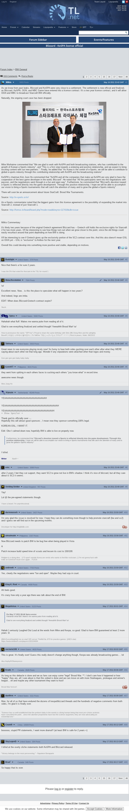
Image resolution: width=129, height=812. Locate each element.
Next (120, 77)
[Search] (126, 32)
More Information (114, 809)
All (126, 77)
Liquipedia (113, 2)
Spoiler (12, 413)
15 (104, 77)
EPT (84, 27)
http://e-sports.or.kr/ (19, 197)
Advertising (45, 803)
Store (74, 27)
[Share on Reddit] (126, 247)
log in (57, 788)
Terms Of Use (72, 803)
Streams (36, 27)
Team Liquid (99, 2)
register (69, 788)
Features (62, 27)
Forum (13, 27)
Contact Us (84, 803)
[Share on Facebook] (119, 248)
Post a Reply (27, 76)
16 (109, 77)
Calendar (26, 27)
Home (4, 27)
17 (114, 77)
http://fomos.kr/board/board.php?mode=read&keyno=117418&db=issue (44, 210)
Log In (4, 2)
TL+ (91, 27)
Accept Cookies (95, 809)
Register (13, 2)
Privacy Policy (58, 803)
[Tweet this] (122, 248)
